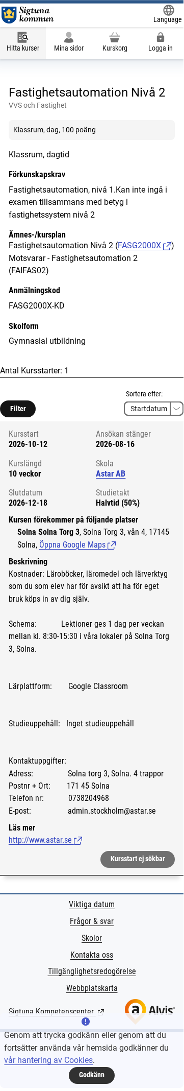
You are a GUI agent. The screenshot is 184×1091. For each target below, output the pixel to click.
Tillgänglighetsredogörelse (92, 971)
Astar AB (110, 474)
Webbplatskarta (92, 988)
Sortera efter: (144, 394)
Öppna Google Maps (77, 545)
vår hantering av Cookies (48, 1060)
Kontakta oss (91, 955)
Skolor (92, 938)
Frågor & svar (92, 921)
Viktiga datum (92, 904)
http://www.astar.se (45, 840)
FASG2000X (140, 245)
